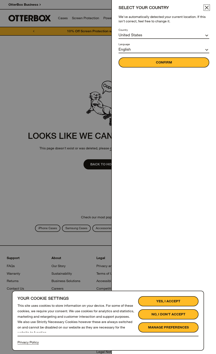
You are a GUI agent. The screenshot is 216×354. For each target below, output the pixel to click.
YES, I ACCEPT (168, 301)
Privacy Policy (28, 342)
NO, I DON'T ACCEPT (168, 314)
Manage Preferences (168, 327)
